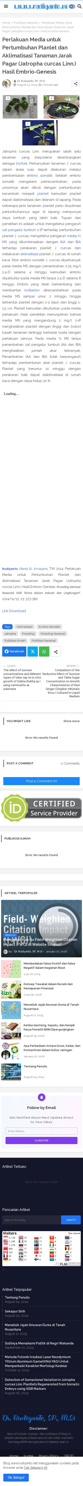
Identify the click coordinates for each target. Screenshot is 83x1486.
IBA (78, 242)
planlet (42, 194)
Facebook (17, 651)
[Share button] (55, 652)
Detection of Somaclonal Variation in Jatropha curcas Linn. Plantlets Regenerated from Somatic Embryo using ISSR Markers (42, 1384)
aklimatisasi (29, 254)
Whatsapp (44, 652)
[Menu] (6, 6)
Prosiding (28, 633)
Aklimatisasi (25, 626)
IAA (62, 242)
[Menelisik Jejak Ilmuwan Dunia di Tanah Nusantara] (11, 1010)
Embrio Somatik (49, 626)
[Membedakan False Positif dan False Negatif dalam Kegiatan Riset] (11, 969)
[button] (72, 6)
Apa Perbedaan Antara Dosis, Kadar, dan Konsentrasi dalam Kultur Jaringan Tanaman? (52, 1050)
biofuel (21, 163)
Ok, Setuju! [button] (16, 1477)
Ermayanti (41, 568)
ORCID (68, 1456)
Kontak (28, 1456)
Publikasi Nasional (26, 22)
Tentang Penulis (35, 1066)
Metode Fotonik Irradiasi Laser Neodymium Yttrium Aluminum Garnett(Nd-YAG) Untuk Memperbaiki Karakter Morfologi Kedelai (38, 1361)
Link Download (14, 611)
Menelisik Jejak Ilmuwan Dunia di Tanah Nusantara (51, 1006)
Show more (72, 721)
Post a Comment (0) (41, 781)
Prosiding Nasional (53, 633)
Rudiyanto (10, 568)
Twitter (32, 652)
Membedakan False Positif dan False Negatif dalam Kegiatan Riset (49, 965)
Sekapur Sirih (15, 1311)
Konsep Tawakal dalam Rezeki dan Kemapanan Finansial (48, 986)
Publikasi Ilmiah (14, 640)
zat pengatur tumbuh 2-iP (22, 230)
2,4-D (6, 272)
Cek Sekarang (33, 1467)
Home (6, 22)
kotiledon (32, 290)
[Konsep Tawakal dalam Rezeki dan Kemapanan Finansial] (11, 989)
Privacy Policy (49, 1456)
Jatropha (10, 633)
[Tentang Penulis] (11, 1072)
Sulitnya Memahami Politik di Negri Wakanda (39, 1343)
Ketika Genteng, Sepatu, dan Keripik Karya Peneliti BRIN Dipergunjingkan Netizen (49, 1029)
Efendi (23, 568)
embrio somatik (39, 176)
